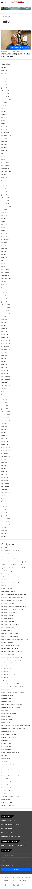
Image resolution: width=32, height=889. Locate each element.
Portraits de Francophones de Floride (11, 776)
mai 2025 (3, 111)
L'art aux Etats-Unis (6, 719)
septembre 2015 (5, 456)
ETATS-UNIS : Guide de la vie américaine (12, 609)
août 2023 (4, 174)
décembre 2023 (5, 162)
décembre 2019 (5, 305)
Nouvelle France (5, 758)
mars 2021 (4, 260)
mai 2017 (3, 397)
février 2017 (4, 406)
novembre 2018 (5, 343)
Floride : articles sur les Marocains (10, 645)
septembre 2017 (5, 385)
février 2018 (4, 370)
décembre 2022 (5, 198)
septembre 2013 (5, 524)
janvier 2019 (4, 337)
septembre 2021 (5, 242)
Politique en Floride (6, 770)
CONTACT (25, 880)
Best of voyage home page (8, 574)
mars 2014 (4, 510)
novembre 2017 (5, 379)
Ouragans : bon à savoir (8, 764)
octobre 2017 (5, 382)
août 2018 (4, 352)
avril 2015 (4, 471)
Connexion (16, 869)
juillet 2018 (4, 355)
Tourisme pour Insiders (7, 793)
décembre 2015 (5, 447)
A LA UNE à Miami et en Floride (10, 550)
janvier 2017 (4, 409)
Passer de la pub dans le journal (11, 836)
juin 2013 (3, 533)
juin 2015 (3, 465)
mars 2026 (4, 82)
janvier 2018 (4, 373)
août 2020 (4, 281)
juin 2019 (3, 322)
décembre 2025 (5, 91)
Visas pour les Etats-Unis (8, 802)
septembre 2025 (6, 99)
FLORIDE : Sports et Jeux (8, 678)
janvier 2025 (4, 123)
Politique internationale (7, 773)
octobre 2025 (5, 97)
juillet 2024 (4, 141)
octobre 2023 (5, 168)
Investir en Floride (6, 716)
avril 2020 (4, 293)
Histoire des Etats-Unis (7, 698)
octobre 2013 (5, 521)
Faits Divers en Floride (7, 627)
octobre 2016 (5, 417)
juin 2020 (4, 287)
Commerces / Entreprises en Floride (11, 582)
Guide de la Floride (7, 828)
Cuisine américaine (6, 588)
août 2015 (4, 459)
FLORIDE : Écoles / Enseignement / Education (14, 660)
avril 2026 (4, 79)
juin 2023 (4, 180)
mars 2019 (4, 331)
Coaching (4, 579)
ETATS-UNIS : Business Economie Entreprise (13, 606)
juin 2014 (3, 501)
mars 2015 (4, 474)
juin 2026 (4, 73)
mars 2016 (4, 438)
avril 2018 (4, 364)
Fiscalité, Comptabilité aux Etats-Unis (11, 636)
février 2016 (4, 441)
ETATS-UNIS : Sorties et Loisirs (10, 624)
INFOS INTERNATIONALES (8, 713)
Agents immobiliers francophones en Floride (13, 568)
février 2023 (4, 192)
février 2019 (4, 334)
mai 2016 (3, 432)
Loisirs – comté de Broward (9, 734)
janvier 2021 (4, 266)
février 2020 (4, 299)
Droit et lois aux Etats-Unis (8, 591)
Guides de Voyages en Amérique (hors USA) (13, 692)
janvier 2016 (4, 444)
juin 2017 (3, 394)
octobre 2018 (5, 346)
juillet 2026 (4, 70)
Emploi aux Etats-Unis (7, 603)
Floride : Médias (5, 666)
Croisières (4, 585)
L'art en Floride (5, 722)
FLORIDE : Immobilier (7, 663)
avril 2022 (4, 221)
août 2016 (4, 423)
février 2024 (4, 156)
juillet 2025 (4, 105)
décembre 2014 (5, 483)
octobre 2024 (5, 132)
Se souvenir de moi (8, 865)
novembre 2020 (5, 272)
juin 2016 (3, 429)
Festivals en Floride (6, 630)
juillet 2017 (4, 391)
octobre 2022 (5, 204)
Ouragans (4, 761)
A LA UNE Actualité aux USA (9, 553)
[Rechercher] (9, 3)
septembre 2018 (5, 349)
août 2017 (4, 388)
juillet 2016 (4, 426)
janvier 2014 (4, 516)
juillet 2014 (4, 498)
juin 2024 (4, 144)
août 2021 (4, 245)
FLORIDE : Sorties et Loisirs (9, 675)
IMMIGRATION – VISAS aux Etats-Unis (11, 704)
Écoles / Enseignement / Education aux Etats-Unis (15, 594)
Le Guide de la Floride (15, 880)
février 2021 (4, 263)
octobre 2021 (5, 239)
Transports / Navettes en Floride (10, 796)
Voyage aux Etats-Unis (7, 805)
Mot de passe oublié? (24, 861)
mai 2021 (3, 254)
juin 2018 (3, 358)
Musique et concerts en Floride (10, 752)
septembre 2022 (6, 206)
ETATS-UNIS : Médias (7, 615)
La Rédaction (6, 51)
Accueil (4, 16)
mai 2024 (3, 147)
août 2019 (4, 316)
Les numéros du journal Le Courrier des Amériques (15, 725)
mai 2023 (3, 183)
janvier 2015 (4, 480)
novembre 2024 (5, 129)
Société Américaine (6, 782)
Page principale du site (8, 820)
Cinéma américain (6, 577)
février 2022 (4, 227)
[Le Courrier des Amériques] (18, 2)
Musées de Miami (6, 749)
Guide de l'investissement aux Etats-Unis (12, 686)
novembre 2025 (5, 94)
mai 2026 (3, 76)
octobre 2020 (5, 275)
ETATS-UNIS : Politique (7, 621)
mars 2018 (4, 367)
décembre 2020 (5, 269)
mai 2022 (3, 218)
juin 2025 (4, 108)
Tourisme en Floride (6, 790)
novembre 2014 (5, 486)
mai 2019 (3, 325)
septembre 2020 (6, 278)
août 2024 (4, 138)
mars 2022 (4, 224)
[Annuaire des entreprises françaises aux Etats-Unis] (16, 8)
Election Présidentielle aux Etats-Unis (11, 600)
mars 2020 (4, 296)
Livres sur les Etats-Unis (8, 731)
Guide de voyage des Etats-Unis (11, 824)
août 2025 (4, 102)
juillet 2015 (4, 462)
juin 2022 (4, 215)
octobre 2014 (5, 489)
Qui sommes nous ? (7, 832)
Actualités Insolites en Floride (9, 559)
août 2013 (4, 527)
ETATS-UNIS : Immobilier (8, 612)
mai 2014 (3, 504)
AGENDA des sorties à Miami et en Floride (13, 565)
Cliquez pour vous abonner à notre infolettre (13, 845)
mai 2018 (3, 361)
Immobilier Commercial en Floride (10, 707)
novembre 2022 (5, 201)
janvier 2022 (4, 230)
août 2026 (4, 67)
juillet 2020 (4, 284)
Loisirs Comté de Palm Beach (9, 737)
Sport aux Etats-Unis (7, 785)
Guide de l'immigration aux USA (10, 683)
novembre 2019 (5, 308)
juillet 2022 (4, 212)
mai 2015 (3, 468)
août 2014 (4, 495)
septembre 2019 (5, 313)
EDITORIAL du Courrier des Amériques (12, 597)
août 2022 (4, 209)
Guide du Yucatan (6, 689)
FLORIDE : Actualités (7, 642)
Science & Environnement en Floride (11, 779)
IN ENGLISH (4, 710)
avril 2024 (4, 150)
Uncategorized (5, 799)
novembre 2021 (5, 236)
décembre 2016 (5, 412)
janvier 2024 (4, 159)
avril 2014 (4, 507)
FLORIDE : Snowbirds (7, 669)
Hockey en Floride (6, 701)
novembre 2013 (5, 519)
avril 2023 (4, 186)
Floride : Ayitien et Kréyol (8, 654)
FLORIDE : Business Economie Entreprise (12, 657)
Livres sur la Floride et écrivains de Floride (13, 728)
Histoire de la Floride (7, 695)
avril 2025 (4, 114)
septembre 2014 (5, 492)
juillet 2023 (4, 177)
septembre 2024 (6, 135)
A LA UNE (4, 547)
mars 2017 (4, 403)
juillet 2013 (4, 530)
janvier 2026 (4, 88)
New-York (4, 755)
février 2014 (4, 513)
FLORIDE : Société (6, 672)
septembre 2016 (5, 420)
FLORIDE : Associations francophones (11, 651)
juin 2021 (3, 251)
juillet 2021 (4, 248)
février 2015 (4, 477)
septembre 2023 (6, 171)
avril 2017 (4, 400)
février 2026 (4, 85)
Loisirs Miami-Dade (6, 740)
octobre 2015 (5, 453)
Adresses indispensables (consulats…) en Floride (15, 562)
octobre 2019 (5, 310)
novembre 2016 (5, 415)
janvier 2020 (4, 302)
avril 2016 (4, 435)
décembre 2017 (5, 376)
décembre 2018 (5, 340)
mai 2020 (3, 290)
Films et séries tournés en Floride (10, 633)
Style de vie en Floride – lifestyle (10, 788)
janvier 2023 (4, 195)
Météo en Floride (6, 743)
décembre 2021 (5, 233)
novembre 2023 (5, 165)
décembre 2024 (5, 126)
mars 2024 (4, 153)
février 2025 (4, 120)
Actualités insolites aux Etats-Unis (10, 556)
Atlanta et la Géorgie (7, 571)
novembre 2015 (5, 450)
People (3, 767)
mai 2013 (3, 536)
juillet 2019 (4, 319)
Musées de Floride (6, 746)
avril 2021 (4, 257)
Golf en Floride (5, 681)
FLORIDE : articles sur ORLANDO (10, 648)
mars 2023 (4, 189)
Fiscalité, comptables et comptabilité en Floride (14, 639)
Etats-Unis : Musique (7, 618)
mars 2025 (4, 117)
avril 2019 (4, 328)
